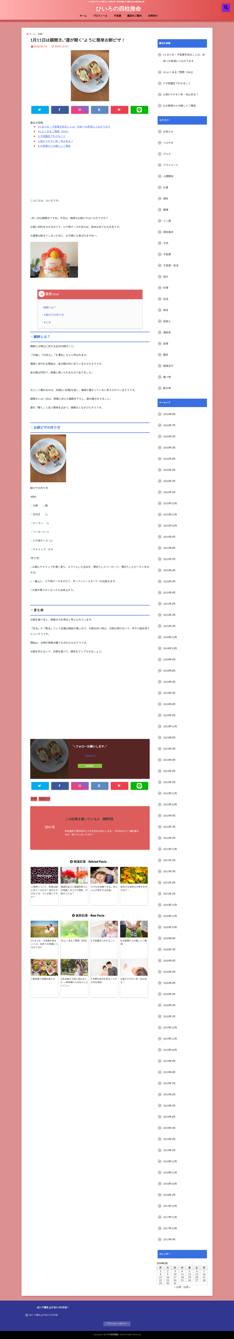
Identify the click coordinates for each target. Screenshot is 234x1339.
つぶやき (168, 143)
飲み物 (167, 388)
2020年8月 (169, 938)
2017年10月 (170, 1228)
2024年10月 (170, 648)
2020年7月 (169, 949)
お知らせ (168, 131)
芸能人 (167, 321)
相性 (165, 310)
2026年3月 (169, 470)
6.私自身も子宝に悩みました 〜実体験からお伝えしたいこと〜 (74, 982)
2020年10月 (170, 927)
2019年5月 (169, 1105)
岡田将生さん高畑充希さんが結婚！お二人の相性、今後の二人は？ (74, 890)
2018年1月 (169, 1195)
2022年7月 (169, 827)
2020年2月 (169, 1005)
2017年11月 (170, 1217)
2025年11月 (170, 514)
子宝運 (117, 16)
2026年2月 (169, 481)
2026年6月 (169, 436)
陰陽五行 (44, 799)
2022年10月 (170, 804)
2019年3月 (169, 1128)
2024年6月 (169, 682)
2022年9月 (169, 815)
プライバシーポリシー (117, 1324)
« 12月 (177, 1287)
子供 (165, 243)
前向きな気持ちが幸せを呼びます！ (134, 888)
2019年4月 (169, 1117)
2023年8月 (169, 737)
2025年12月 (170, 503)
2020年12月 (170, 905)
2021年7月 (169, 860)
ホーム (83, 16)
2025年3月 (169, 604)
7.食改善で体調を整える (43, 979)
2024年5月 (169, 693)
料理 (33, 799)
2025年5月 (169, 581)
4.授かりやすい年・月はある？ (55, 141)
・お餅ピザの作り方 (53, 315)
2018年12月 (170, 1161)
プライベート (170, 165)
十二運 (167, 221)
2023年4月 (169, 760)
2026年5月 (169, 447)
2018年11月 (170, 1172)
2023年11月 (170, 726)
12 (189, 1274)
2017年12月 (170, 1206)
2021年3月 (169, 882)
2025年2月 (169, 615)
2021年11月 (170, 849)
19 (189, 1277)
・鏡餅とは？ (49, 307)
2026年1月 (169, 492)
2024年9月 (169, 659)
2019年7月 (169, 1083)
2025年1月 (169, 626)
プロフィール (100, 16)
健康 (165, 210)
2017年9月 (169, 1239)
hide (55, 294)
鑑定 (165, 355)
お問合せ (153, 16)
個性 (165, 198)
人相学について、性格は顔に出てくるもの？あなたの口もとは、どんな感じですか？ (44, 892)
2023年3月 (169, 771)
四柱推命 (168, 232)
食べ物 (167, 377)
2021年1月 (169, 894)
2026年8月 (169, 414)
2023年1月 (169, 782)
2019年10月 (170, 1050)
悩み (165, 276)
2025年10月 (170, 526)
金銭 (165, 343)
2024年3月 (169, 715)
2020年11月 (170, 916)
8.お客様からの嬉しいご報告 (54, 146)
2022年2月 (169, 838)
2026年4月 (169, 459)
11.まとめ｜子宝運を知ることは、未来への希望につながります (74, 127)
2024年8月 (169, 671)
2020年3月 (169, 994)
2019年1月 (169, 1150)
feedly (91, 766)
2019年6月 (169, 1094)
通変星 (167, 332)
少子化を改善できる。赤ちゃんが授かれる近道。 (104, 888)
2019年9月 (169, 1061)
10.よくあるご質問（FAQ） (54, 131)
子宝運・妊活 (170, 265)
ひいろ (50, 827)
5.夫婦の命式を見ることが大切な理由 (104, 981)
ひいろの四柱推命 (118, 8)
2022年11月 (170, 793)
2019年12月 (170, 1027)
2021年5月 (169, 871)
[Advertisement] (90, 175)
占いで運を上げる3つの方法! (43, 1315)
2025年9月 (169, 537)
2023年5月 (169, 749)
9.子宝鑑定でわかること (52, 136)
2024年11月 (170, 637)
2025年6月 (169, 570)
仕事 (165, 187)
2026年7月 (169, 425)
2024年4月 (169, 704)
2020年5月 (169, 972)
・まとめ (46, 322)
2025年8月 (169, 548)
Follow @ (90, 755)
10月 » (186, 1287)
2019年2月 (169, 1139)
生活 (165, 299)
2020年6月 (169, 960)
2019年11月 (170, 1039)
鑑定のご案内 (134, 16)
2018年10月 (170, 1184)
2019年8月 (169, 1072)
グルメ (167, 154)
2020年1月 (169, 1016)
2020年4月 (169, 983)
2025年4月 (169, 592)
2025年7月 (169, 559)
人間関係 (168, 176)
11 (182, 1274)
